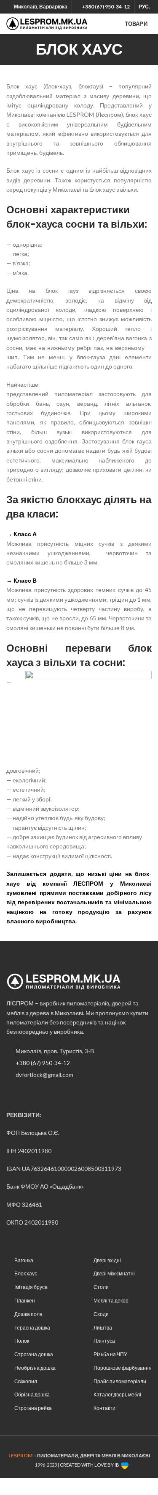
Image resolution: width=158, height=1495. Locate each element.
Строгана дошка (33, 1354)
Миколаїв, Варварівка (40, 6)
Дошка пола (28, 1314)
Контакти (104, 1408)
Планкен (24, 1300)
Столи (101, 1287)
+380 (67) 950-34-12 (43, 1062)
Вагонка (23, 1260)
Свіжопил (25, 1381)
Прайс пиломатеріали (120, 1381)
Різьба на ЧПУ (110, 1354)
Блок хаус (25, 1273)
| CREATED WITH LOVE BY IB (89, 1464)
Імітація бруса (31, 1287)
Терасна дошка (32, 1327)
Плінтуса (104, 1341)
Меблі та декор (111, 1300)
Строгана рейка (33, 1408)
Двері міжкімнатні (114, 1273)
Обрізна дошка (32, 1394)
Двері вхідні (107, 1260)
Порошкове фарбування (123, 1368)
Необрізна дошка (35, 1368)
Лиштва (103, 1327)
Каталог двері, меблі (117, 1394)
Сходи (101, 1314)
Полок (21, 1341)
